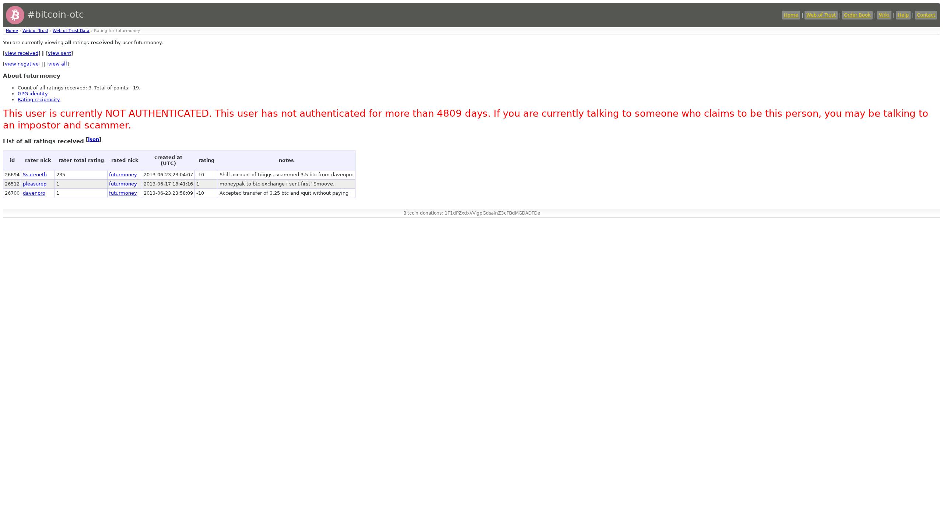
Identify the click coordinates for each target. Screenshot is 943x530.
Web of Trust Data (71, 30)
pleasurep (34, 184)
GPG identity (33, 93)
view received (21, 53)
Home (791, 15)
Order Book (857, 15)
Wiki (884, 15)
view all (57, 64)
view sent (59, 53)
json (93, 139)
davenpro (34, 193)
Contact (926, 15)
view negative (22, 64)
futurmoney (123, 174)
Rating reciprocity (39, 99)
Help (903, 15)
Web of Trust (821, 15)
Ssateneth (35, 174)
